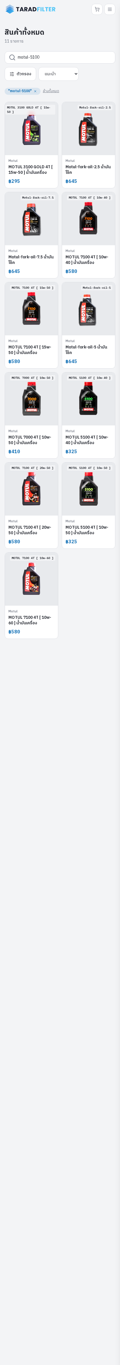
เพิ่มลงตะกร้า (35, 146)
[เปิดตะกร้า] (97, 9)
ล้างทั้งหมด (51, 91)
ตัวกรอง (24, 74)
